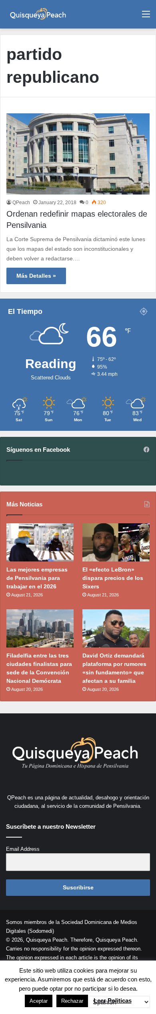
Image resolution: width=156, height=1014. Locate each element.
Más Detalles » (36, 275)
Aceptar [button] (39, 1001)
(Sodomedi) (41, 931)
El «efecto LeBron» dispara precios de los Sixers (112, 578)
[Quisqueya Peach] (38, 14)
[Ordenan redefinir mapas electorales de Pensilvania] (78, 154)
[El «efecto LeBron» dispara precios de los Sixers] (116, 542)
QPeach (21, 202)
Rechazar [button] (72, 1001)
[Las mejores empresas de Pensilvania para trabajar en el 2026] (40, 542)
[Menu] (146, 17)
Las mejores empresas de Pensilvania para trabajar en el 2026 (37, 578)
